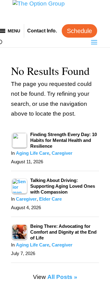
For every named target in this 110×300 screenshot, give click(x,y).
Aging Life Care (32, 153)
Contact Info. (42, 30)
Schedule (79, 31)
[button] (14, 31)
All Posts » (62, 277)
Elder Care (50, 199)
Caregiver (62, 153)
